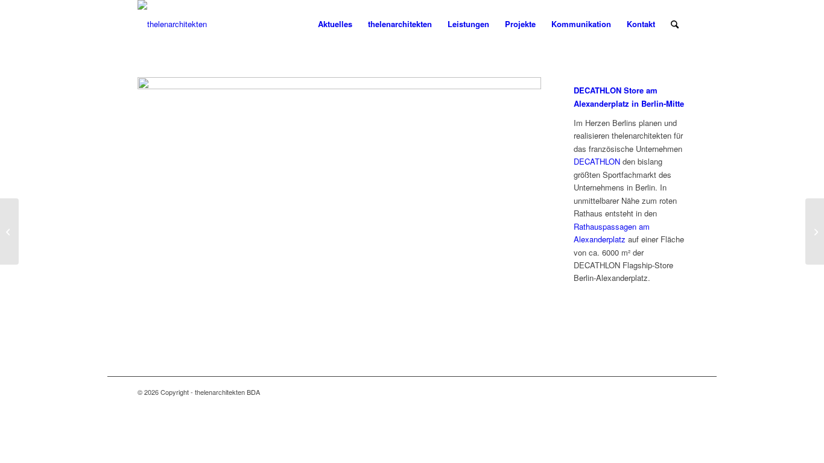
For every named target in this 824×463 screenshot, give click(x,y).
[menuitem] (335, 24)
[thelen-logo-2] (172, 24)
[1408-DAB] (339, 86)
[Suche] (674, 24)
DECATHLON (597, 161)
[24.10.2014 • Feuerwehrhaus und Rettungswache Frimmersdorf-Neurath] (814, 231)
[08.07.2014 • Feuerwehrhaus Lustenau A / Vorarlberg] (9, 231)
